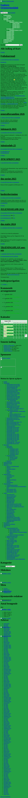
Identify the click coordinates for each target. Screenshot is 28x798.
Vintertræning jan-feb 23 (12, 410)
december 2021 (7, 684)
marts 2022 (6, 680)
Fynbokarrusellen (8, 41)
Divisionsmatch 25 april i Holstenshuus (16, 559)
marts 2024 (6, 653)
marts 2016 (6, 764)
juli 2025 (6, 637)
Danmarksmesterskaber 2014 (13, 520)
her (14, 218)
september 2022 (7, 673)
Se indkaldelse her (5, 122)
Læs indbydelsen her (5, 215)
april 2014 (6, 792)
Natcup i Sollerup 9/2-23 (15, 414)
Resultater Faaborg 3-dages (16, 22)
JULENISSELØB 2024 (12, 209)
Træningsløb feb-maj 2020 (13, 436)
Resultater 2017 (10, 35)
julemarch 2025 (8, 129)
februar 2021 (7, 694)
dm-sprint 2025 (8, 178)
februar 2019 (7, 723)
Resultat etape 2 (16, 26)
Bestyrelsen (6, 444)
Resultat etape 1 (16, 24)
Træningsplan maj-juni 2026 (13, 385)
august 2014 (6, 787)
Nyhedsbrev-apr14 (14, 454)
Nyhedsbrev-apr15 (14, 449)
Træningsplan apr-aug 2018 (13, 549)
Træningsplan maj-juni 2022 (13, 419)
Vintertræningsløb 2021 (12, 536)
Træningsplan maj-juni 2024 (13, 396)
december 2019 (7, 713)
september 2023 (7, 659)
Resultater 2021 (10, 28)
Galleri (5, 493)
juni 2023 (6, 662)
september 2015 (7, 771)
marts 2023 (6, 665)
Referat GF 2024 (14, 457)
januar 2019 (6, 724)
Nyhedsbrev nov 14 (14, 451)
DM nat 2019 (10, 544)
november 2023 (7, 658)
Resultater (6, 19)
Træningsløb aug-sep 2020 (13, 435)
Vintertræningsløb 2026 (12, 387)
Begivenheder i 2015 (11, 490)
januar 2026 (6, 630)
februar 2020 (7, 711)
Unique (9, 609)
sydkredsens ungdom (9, 39)
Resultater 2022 (10, 20)
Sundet (8, 473)
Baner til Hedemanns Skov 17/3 (14, 422)
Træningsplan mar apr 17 (12, 556)
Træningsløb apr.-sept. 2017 (13, 555)
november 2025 (7, 633)
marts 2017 (6, 749)
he (13, 215)
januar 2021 (6, 696)
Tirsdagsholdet (7, 483)
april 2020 (6, 708)
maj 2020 (6, 707)
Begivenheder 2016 (11, 489)
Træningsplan (13, 400)
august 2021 (6, 688)
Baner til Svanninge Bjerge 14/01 (17, 416)
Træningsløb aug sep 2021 (13, 430)
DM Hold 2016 (10, 498)
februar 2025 (7, 642)
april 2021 (6, 692)
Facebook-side (7, 18)
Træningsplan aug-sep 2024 (13, 393)
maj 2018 (6, 732)
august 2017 (6, 743)
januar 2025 (6, 643)
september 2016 (7, 756)
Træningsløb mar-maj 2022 (13, 427)
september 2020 (7, 701)
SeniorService (7, 525)
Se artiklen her (4, 203)
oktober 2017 (7, 740)
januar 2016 (6, 767)
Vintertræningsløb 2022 (12, 528)
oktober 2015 (7, 770)
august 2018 (6, 729)
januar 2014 (6, 794)
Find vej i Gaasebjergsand (13, 466)
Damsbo (9, 481)
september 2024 (7, 647)
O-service (6, 42)
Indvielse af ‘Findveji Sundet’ (14, 518)
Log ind (5, 588)
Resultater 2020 (10, 31)
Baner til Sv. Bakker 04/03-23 (17, 408)
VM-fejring (9, 508)
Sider (2, 609)
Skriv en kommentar (14, 59)
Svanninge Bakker (11, 469)
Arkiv (5, 526)
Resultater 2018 (10, 34)
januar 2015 (6, 780)
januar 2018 (6, 736)
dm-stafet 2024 (8, 224)
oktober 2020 (7, 700)
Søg (1, 11)
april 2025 (6, 641)
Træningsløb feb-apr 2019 (13, 443)
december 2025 (7, 631)
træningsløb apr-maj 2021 (13, 431)
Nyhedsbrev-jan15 (14, 450)
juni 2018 (6, 731)
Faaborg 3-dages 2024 (12, 395)
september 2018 (7, 728)
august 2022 (6, 674)
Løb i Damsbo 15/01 (14, 529)
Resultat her (3, 62)
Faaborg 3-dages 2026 (9, 345)
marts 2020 (6, 709)
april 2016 (6, 763)
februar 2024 (7, 654)
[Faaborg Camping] (5, 358)
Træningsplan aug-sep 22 (12, 418)
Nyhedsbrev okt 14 (14, 453)
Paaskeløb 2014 (10, 521)
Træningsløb (6, 383)
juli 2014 (6, 788)
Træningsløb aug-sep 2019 (13, 439)
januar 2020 (6, 712)
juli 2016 (6, 759)
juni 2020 (6, 705)
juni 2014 (6, 790)
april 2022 (6, 678)
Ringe (8, 470)
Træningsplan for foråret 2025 (14, 389)
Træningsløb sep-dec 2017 (13, 551)
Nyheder (3, 52)
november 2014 (7, 783)
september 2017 (7, 741)
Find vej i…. (7, 465)
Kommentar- (8, 591)
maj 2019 (6, 720)
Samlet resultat (16, 23)
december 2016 (7, 754)
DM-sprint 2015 (10, 510)
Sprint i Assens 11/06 (12, 540)
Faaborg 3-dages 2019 (12, 440)
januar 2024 (6, 655)
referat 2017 (12, 459)
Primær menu (4, 12)
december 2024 (7, 645)
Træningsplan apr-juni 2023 (13, 406)
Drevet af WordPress (5, 796)
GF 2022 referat (13, 458)
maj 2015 (6, 775)
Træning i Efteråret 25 (12, 388)
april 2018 (6, 733)
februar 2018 (7, 735)
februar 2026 (7, 629)
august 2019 (6, 717)
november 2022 (7, 670)
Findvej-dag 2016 (11, 500)
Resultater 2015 (10, 38)
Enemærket (9, 477)
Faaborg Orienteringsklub (9, 6)
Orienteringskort (7, 474)
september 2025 (7, 635)
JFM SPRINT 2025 (10, 159)
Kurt (8, 59)
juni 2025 (6, 638)
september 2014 (7, 786)
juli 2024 (6, 649)
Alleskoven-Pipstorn (11, 479)
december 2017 (7, 737)
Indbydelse (9, 16)
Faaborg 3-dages (10, 548)
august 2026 (6, 623)
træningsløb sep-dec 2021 (13, 428)
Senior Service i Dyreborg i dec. (14, 505)
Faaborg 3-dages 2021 (12, 537)
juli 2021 (6, 689)
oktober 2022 (7, 672)
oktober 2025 (7, 634)
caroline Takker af (8, 350)
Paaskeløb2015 (10, 513)
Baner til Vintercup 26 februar (17, 534)
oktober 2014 (7, 784)
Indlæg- (6, 590)
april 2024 (6, 651)
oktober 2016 (7, 755)
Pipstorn (8, 467)
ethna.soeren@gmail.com (13, 274)
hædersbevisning (9, 194)
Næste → (5, 284)
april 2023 (6, 664)
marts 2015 (6, 778)
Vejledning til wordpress (9, 524)
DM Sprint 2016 (10, 501)
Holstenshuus (10, 482)
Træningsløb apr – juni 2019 (13, 442)
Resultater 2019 (10, 32)
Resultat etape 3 (16, 27)
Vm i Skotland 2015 (11, 509)
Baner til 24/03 (10, 420)
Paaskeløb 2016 (10, 502)
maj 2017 (6, 747)
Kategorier (3, 566)
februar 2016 (7, 766)
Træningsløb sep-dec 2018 (13, 547)
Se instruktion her (5, 153)
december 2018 (7, 725)
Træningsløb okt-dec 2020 (13, 434)
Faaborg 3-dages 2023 (12, 404)
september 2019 (7, 716)
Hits (5, 609)
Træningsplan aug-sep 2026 (13, 384)
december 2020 (7, 697)
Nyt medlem (6, 522)
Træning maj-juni (8, 348)
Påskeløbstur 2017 (11, 497)
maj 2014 (6, 791)
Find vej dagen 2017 (11, 496)
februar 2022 (7, 681)
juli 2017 (6, 744)
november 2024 (7, 646)
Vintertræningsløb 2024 (12, 399)
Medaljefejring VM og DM (13, 517)
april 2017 (6, 748)
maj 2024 (6, 650)
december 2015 (7, 768)
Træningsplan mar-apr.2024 (13, 397)
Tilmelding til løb (8, 463)
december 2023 (7, 657)
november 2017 (7, 739)
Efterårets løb (7, 346)
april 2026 (6, 626)
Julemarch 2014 (10, 514)
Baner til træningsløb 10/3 (13, 423)
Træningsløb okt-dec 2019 (13, 438)
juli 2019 (6, 719)
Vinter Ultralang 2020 (12, 541)
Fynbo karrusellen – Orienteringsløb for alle (14, 103)
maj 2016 (6, 762)
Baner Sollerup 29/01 (15, 530)
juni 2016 (6, 760)
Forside (5, 381)
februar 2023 (7, 666)
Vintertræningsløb (11, 432)
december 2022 (7, 669)
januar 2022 (6, 682)
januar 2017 (6, 752)
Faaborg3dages (7, 15)
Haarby (8, 478)
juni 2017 (6, 745)
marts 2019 (6, 721)
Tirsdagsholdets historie (12, 485)
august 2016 (6, 758)
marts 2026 (6, 627)
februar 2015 (7, 779)
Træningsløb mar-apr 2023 (13, 407)
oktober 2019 (7, 715)
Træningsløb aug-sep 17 (12, 552)
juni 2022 (6, 677)
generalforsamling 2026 (13, 114)
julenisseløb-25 (8, 145)
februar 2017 (7, 751)
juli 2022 (6, 676)
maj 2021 (6, 690)
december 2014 (7, 782)
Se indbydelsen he (5, 151)
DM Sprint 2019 (10, 494)
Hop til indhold (11, 12)
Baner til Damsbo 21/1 (15, 415)
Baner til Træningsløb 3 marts (14, 424)
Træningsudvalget (11, 426)
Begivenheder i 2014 (11, 491)
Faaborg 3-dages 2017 (12, 553)
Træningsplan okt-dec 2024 (13, 392)
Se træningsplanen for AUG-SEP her (9, 256)
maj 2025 (6, 639)
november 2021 (7, 685)
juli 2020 (6, 704)
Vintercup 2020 (10, 543)
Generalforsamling (11, 455)
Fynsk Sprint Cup (8, 462)
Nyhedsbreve (10, 447)
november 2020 (7, 698)
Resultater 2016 (10, 37)
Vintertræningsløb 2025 (12, 391)
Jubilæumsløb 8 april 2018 (13, 545)
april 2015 (6, 776)
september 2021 (7, 686)
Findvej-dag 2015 (11, 512)
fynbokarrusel (8, 56)
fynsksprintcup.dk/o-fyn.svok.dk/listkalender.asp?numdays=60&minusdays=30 (13, 97)
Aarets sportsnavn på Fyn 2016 (14, 504)
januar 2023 (6, 668)
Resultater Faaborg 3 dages (16, 30)
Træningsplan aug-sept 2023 (13, 403)
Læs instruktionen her (6, 218)
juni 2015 (6, 774)
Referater (9, 461)
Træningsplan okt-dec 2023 (13, 402)
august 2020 (6, 702)
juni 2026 (6, 625)
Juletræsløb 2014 (11, 516)
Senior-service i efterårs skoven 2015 (15, 506)
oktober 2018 (7, 727)
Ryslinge (9, 471)
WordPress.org (7, 592)
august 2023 (6, 661)
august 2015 (6, 772)
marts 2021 (6, 693)
